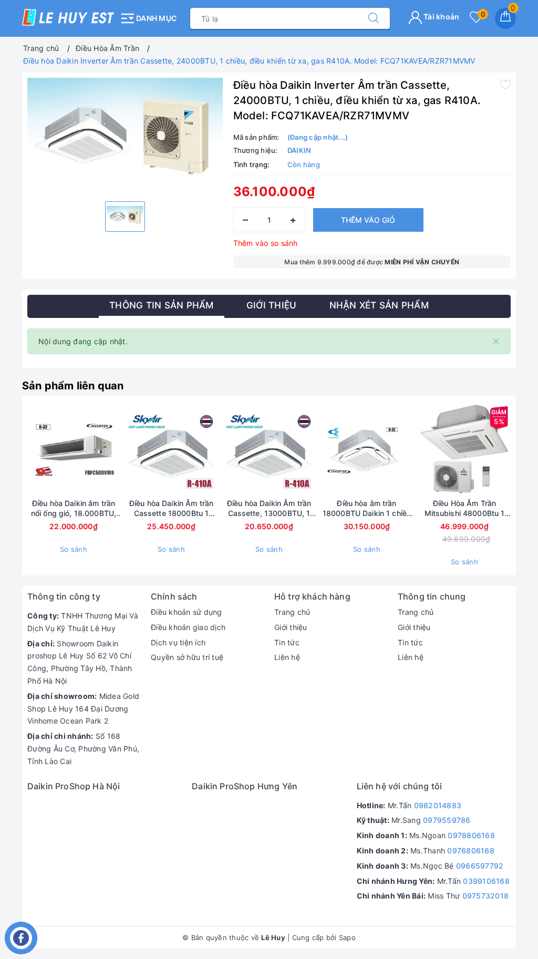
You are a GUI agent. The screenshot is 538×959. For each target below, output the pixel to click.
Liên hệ (287, 657)
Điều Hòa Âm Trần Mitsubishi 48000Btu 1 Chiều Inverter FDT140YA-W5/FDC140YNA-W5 (465, 508)
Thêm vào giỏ (368, 219)
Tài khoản (441, 16)
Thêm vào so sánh (265, 243)
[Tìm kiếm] (373, 18)
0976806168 (470, 850)
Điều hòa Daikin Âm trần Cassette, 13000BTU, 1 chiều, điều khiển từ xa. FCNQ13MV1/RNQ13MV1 (269, 508)
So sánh (73, 549)
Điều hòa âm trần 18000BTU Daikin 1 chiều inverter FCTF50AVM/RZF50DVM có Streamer (367, 508)
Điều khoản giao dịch (188, 627)
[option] (125, 136)
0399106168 (486, 880)
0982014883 (438, 805)
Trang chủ (292, 611)
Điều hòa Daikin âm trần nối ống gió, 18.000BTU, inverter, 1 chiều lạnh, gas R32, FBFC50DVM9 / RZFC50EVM (74, 508)
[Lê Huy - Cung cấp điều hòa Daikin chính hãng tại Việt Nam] (68, 17)
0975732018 (485, 895)
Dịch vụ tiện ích (178, 642)
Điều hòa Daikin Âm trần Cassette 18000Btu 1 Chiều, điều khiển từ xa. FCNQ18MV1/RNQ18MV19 (171, 508)
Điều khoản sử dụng (186, 611)
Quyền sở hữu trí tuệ (187, 657)
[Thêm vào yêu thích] (505, 84)
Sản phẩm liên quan (73, 385)
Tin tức (286, 642)
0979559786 (447, 820)
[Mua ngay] (317, 449)
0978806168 (471, 835)
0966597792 (480, 865)
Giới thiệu (290, 627)
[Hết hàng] (121, 449)
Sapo (347, 937)
